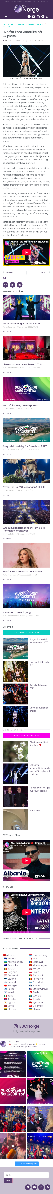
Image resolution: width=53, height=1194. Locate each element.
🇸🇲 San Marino (37, 982)
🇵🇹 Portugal (36, 975)
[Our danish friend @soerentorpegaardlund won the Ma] (40, 1119)
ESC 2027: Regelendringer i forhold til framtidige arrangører (24, 529)
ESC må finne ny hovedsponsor (20, 405)
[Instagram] (38, 16)
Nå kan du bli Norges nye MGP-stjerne (40, 789)
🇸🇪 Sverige (35, 995)
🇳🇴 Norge (34, 968)
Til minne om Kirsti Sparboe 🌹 (39, 744)
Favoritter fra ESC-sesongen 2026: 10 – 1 (26, 487)
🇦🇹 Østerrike (36, 1005)
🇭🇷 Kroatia (10, 999)
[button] (6, 16)
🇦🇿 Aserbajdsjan (13, 961)
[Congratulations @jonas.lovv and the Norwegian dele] (40, 1146)
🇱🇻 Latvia (9, 1005)
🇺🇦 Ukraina (35, 1009)
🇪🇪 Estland (10, 978)
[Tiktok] (47, 16)
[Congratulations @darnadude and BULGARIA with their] (40, 1091)
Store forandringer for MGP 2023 (21, 323)
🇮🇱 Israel (9, 992)
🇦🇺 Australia (11, 965)
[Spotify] (43, 16)
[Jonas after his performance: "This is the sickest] (13, 1119)
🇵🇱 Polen (34, 972)
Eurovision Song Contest (30, 24)
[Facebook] (29, 16)
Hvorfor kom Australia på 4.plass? (22, 571)
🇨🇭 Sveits (34, 992)
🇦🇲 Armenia (10, 958)
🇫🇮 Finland (10, 982)
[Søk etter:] (26, 1175)
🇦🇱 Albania (9, 955)
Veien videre (36, 810)
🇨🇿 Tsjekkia (35, 999)
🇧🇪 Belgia (9, 968)
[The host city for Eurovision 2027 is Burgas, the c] (40, 1064)
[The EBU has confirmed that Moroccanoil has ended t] (13, 1064)
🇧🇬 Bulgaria (10, 972)
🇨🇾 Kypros (10, 1002)
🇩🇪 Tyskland (36, 1002)
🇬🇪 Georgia (10, 985)
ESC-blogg (9, 24)
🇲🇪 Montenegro (38, 965)
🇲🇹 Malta (34, 958)
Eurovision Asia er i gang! (17, 612)
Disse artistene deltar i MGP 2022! (22, 364)
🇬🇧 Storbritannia (38, 989)
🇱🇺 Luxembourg (38, 955)
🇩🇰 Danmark (11, 975)
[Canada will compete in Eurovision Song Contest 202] (13, 1091)
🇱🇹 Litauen (10, 1009)
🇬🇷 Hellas (9, 989)
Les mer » (7, 331)
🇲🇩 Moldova (36, 961)
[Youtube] (33, 16)
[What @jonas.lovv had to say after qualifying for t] (13, 1146)
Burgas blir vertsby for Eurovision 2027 (25, 446)
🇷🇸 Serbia (34, 985)
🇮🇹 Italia (8, 995)
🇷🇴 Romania (36, 978)
